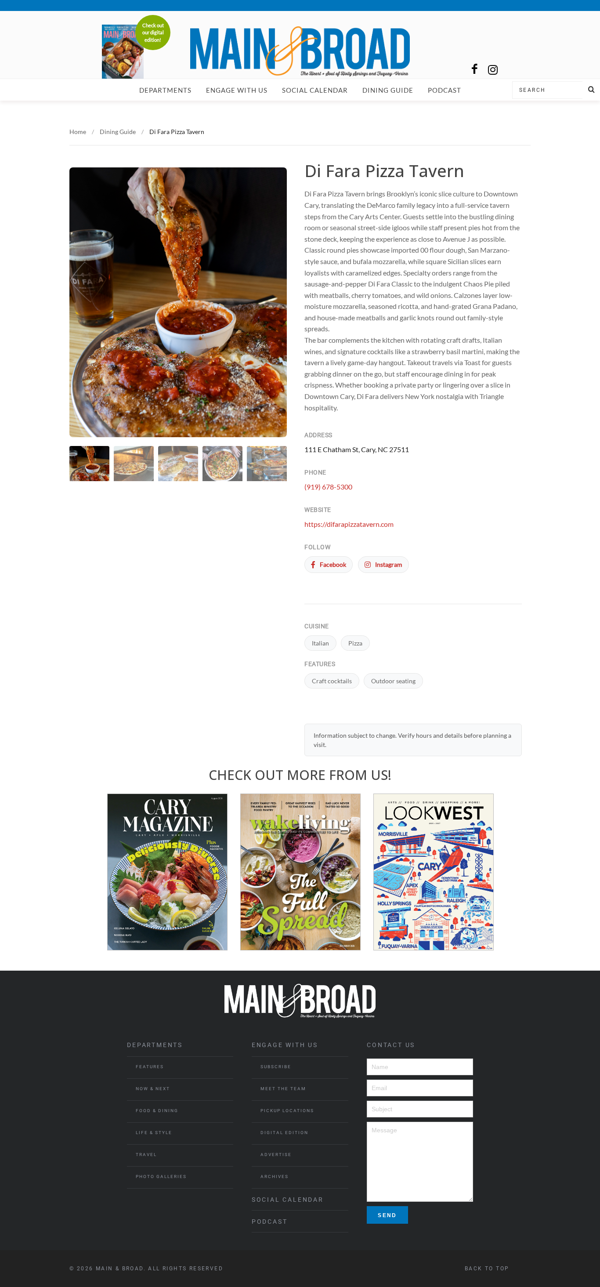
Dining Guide (387, 90)
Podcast (444, 90)
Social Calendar (315, 90)
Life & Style (154, 1132)
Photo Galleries (161, 1176)
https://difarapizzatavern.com (349, 524)
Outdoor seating (393, 681)
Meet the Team (283, 1088)
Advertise (276, 1154)
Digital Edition (284, 1132)
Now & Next (153, 1088)
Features (150, 1066)
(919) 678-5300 (328, 486)
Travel (146, 1154)
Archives (274, 1176)
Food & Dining (157, 1110)
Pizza (355, 643)
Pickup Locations (287, 1110)
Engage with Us (236, 90)
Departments (165, 90)
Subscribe (275, 1066)
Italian (320, 643)
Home (77, 131)
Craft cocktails (332, 681)
